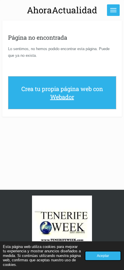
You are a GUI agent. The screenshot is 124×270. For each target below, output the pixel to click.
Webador (62, 97)
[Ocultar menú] (113, 10)
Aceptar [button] (103, 256)
